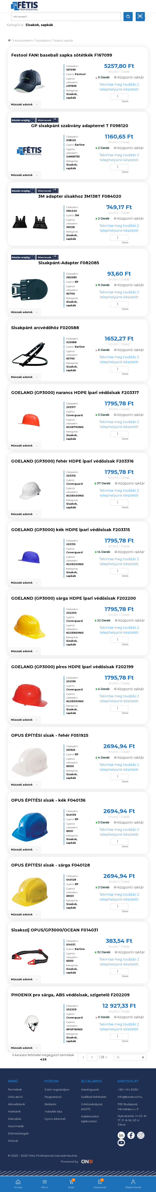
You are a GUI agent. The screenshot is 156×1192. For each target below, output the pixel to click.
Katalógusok (90, 1089)
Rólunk (13, 1141)
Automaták (16, 1126)
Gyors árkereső (55, 1119)
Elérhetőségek (18, 1133)
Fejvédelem (43, 40)
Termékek (15, 1089)
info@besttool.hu (130, 1097)
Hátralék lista (53, 1111)
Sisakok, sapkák (63, 40)
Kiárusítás (14, 1119)
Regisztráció (53, 1097)
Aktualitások (16, 1104)
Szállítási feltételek (93, 1097)
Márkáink (14, 1111)
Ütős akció (15, 1097)
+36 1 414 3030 (128, 1089)
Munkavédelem (23, 40)
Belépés (50, 1104)
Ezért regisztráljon (56, 1089)
